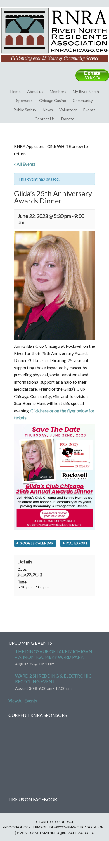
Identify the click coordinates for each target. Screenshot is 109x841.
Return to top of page (54, 822)
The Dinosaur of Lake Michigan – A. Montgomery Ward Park (53, 654)
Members (58, 91)
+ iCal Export (75, 543)
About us (35, 91)
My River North (86, 91)
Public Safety (24, 109)
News (48, 109)
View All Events (22, 700)
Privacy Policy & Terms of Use (28, 827)
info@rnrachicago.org (72, 833)
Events (89, 109)
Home (15, 91)
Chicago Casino (52, 100)
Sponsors (24, 100)
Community (83, 100)
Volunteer (68, 109)
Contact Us (45, 118)
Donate (67, 118)
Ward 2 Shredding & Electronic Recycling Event (53, 678)
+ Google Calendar (35, 543)
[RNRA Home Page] (54, 64)
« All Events (24, 164)
